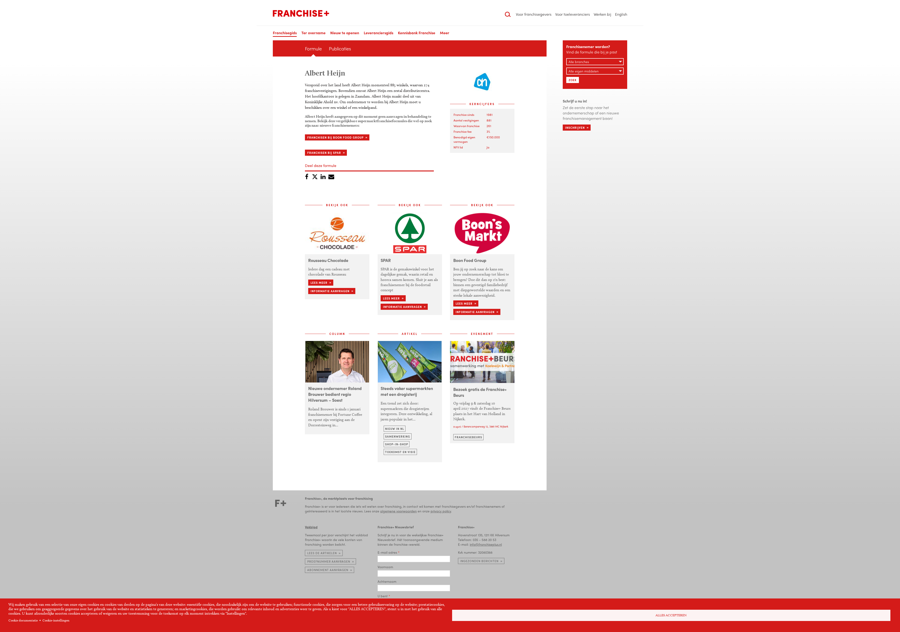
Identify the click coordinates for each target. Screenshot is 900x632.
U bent (383, 596)
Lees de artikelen (322, 553)
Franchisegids (285, 32)
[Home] (301, 13)
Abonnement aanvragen (327, 570)
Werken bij (602, 14)
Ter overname (313, 32)
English (621, 14)
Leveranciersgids (378, 32)
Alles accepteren (671, 615)
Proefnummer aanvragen (328, 561)
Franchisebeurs (468, 437)
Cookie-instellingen (55, 620)
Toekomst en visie (400, 452)
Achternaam (387, 581)
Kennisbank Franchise (416, 32)
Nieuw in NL (394, 429)
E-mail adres (387, 552)
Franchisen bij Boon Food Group (335, 137)
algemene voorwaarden (398, 511)
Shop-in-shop (396, 444)
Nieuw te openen (344, 32)
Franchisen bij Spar (324, 153)
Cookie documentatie (23, 620)
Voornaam (385, 566)
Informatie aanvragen (330, 291)
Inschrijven (575, 127)
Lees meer (319, 282)
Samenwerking (397, 436)
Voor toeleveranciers (572, 14)
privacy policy (441, 511)
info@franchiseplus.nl (486, 544)
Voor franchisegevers (533, 14)
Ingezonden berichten (479, 561)
